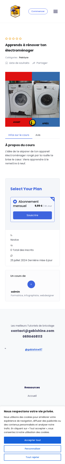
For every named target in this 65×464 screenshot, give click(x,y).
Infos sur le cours (18, 135)
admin (15, 292)
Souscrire (32, 215)
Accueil (32, 396)
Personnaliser (32, 448)
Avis (37, 135)
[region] (32, 435)
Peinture (23, 57)
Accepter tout (32, 440)
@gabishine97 (33, 349)
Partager (42, 63)
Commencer (38, 11)
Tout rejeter (32, 457)
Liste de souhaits (19, 63)
